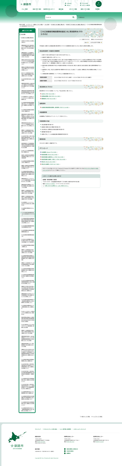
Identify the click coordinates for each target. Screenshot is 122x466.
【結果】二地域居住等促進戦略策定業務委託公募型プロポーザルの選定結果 (27, 156)
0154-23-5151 (41, 441)
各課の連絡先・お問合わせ (72, 448)
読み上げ (68, 5)
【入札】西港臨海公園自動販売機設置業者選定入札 (27, 231)
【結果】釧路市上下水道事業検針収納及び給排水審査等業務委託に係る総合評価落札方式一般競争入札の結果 (27, 145)
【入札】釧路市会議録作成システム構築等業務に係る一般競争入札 (27, 307)
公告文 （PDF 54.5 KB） (48, 93)
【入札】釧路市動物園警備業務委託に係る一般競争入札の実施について (27, 276)
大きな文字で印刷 (95, 42)
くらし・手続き (25, 9)
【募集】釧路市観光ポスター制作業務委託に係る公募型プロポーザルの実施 (27, 345)
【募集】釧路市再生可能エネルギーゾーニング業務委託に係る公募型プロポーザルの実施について (27, 124)
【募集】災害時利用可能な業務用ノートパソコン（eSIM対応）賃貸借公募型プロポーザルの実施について (27, 61)
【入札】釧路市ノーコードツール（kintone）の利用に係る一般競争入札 (27, 204)
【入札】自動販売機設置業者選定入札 (27, 235)
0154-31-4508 (50, 183)
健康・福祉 (61, 9)
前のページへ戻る (86, 416)
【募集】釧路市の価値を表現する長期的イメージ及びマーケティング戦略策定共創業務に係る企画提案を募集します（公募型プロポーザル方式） (27, 117)
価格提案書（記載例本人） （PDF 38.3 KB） (52, 157)
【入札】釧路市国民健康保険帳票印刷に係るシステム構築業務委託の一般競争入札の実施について (27, 104)
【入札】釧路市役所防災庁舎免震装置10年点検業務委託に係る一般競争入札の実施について (27, 397)
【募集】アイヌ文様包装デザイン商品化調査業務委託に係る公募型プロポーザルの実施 (27, 264)
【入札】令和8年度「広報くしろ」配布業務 (27, 80)
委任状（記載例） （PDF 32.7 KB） (50, 164)
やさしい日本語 (85, 3)
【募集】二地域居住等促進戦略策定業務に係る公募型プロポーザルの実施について (27, 167)
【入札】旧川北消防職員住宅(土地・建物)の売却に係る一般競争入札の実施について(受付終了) (27, 241)
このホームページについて (79, 429)
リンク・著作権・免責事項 (65, 429)
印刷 (86, 42)
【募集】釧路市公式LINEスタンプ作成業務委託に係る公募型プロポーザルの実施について (27, 295)
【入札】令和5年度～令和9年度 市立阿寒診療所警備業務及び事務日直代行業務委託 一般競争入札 (27, 373)
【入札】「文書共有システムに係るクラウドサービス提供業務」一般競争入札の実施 (27, 326)
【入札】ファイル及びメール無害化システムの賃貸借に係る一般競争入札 (28, 313)
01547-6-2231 (100, 441)
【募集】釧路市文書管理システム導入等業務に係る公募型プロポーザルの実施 (27, 186)
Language (69, 3)
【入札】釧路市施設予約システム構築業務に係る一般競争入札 (27, 392)
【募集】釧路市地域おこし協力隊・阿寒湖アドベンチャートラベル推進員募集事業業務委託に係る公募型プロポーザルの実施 (27, 338)
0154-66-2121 (70, 441)
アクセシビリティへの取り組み (50, 429)
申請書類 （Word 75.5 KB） (49, 152)
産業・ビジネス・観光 (85, 9)
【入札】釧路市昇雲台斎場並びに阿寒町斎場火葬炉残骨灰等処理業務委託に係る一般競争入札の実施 (27, 257)
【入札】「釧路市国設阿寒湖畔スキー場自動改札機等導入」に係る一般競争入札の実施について (28, 301)
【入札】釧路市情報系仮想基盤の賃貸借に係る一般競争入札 (27, 360)
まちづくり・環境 (73, 9)
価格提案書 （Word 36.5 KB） (49, 154)
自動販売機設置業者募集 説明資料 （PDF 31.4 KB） (55, 107)
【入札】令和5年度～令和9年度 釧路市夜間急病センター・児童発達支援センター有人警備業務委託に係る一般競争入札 (27, 386)
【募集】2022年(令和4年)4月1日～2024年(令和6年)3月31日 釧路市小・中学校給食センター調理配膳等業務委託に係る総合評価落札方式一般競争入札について (28, 353)
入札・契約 (46, 24)
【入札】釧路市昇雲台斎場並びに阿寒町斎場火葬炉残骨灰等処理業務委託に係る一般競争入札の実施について (27, 173)
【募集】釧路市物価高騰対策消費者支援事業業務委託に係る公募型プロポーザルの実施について (27, 92)
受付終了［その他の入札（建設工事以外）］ (75, 24)
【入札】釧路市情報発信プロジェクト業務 (27, 209)
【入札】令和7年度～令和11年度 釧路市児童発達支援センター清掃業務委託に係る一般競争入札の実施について (28, 138)
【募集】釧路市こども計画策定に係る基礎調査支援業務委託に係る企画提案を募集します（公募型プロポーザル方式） (27, 54)
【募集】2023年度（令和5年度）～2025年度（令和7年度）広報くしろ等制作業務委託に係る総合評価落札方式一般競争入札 (28, 288)
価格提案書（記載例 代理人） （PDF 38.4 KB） (53, 159)
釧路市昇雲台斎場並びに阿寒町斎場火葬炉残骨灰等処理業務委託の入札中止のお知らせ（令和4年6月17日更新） (27, 319)
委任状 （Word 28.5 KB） (48, 161)
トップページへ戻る (97, 416)
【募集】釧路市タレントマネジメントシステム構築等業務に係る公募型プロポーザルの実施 (28, 180)
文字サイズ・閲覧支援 (86, 5)
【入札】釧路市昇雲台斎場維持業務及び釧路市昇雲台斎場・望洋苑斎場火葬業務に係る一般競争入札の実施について (27, 220)
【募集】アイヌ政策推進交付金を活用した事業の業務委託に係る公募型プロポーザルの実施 (27, 131)
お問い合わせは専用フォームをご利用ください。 (57, 185)
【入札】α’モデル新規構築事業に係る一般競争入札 (27, 151)
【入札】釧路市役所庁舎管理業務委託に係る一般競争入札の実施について (27, 380)
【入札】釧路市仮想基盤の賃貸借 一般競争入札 (27, 246)
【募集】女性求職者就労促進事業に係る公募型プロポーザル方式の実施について (27, 68)
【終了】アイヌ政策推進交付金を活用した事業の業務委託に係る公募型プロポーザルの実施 (27, 74)
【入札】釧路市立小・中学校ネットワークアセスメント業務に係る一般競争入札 (27, 98)
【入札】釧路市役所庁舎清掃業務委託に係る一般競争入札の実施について (27, 403)
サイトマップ (38, 429)
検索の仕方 (81, 17)
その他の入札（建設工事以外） (58, 24)
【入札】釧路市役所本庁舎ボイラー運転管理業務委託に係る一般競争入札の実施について (27, 409)
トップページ (29, 24)
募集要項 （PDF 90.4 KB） (49, 98)
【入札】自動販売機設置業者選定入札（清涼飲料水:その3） (27, 226)
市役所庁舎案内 (70, 451)
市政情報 (97, 9)
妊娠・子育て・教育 (37, 9)
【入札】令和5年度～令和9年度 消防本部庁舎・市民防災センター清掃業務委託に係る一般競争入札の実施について (27, 366)
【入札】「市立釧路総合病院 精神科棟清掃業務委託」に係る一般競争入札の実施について (28, 282)
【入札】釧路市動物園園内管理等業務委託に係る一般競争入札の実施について (27, 270)
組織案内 (69, 453)
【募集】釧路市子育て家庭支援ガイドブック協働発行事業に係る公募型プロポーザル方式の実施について (27, 47)
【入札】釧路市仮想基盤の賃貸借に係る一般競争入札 (27, 110)
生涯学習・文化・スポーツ (49, 9)
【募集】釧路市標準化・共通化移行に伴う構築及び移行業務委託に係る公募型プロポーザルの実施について (28, 85)
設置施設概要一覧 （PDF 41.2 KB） (51, 96)
